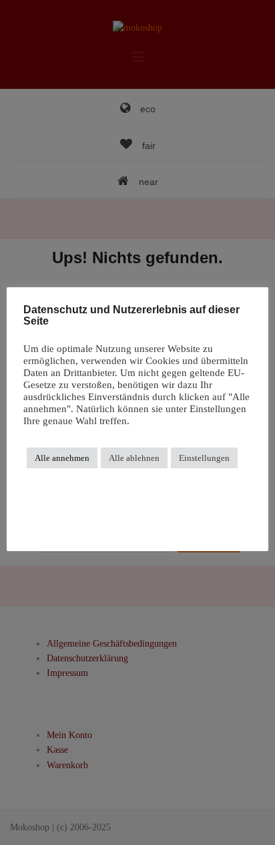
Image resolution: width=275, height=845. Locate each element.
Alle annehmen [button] (62, 458)
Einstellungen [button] (204, 458)
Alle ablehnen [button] (134, 458)
